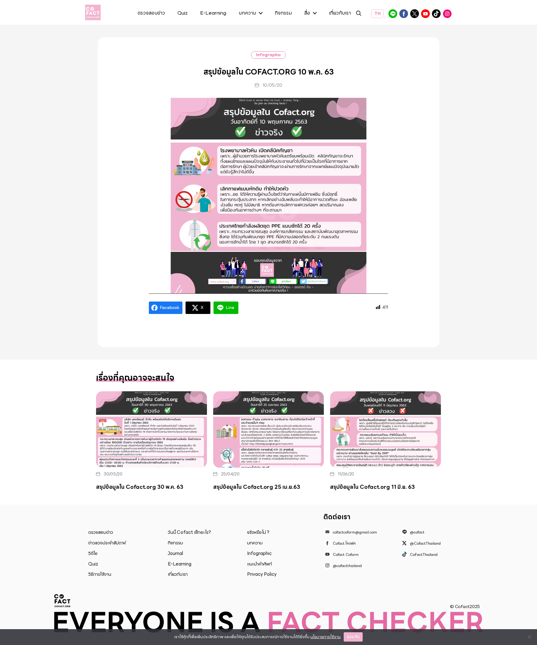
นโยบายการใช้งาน (325, 637)
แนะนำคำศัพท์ (259, 564)
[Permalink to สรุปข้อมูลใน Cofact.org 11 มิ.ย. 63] (385, 429)
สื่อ (307, 13)
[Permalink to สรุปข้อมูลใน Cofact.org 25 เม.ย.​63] (268, 429)
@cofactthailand (447, 13)
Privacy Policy (262, 574)
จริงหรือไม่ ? (258, 532)
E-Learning (213, 13)
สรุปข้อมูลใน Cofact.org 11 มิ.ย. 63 (372, 487)
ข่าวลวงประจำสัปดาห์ (107, 543)
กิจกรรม (283, 13)
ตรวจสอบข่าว (151, 13)
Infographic (268, 55)
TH (377, 13)
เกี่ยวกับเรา (340, 13)
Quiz (182, 13)
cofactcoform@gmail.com (355, 532)
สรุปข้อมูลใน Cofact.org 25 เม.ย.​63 (256, 487)
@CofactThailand (414, 13)
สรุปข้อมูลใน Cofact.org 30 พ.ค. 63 (139, 487)
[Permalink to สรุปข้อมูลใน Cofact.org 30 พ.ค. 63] (151, 429)
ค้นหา (359, 14)
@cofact (392, 13)
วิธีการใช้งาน (99, 574)
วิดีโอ (93, 553)
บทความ (247, 13)
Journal (175, 553)
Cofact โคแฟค (403, 13)
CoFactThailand (436, 13)
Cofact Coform (425, 13)
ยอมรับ (353, 636)
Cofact (62, 600)
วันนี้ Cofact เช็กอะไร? (189, 532)
